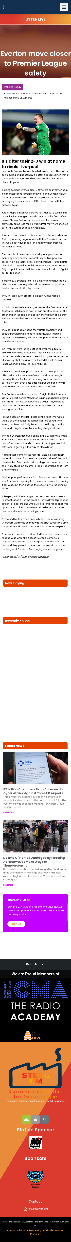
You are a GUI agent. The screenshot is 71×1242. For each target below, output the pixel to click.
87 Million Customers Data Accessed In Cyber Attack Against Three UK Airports (33, 791)
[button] (64, 7)
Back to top (35, 964)
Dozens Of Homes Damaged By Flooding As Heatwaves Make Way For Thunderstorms (34, 862)
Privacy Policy (34, 1230)
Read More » (8, 812)
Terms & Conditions (15, 1230)
